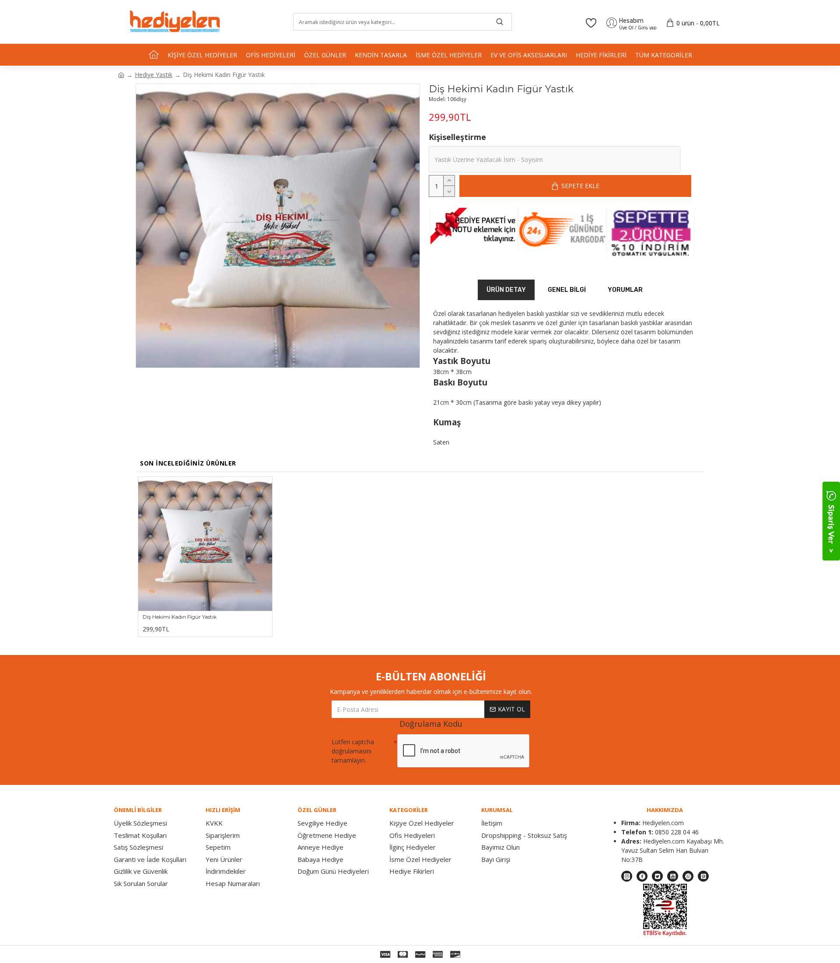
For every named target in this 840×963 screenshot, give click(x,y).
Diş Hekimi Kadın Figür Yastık (180, 616)
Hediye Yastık (153, 74)
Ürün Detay (506, 290)
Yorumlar (625, 290)
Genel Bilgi (567, 290)
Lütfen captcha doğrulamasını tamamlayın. (353, 751)
